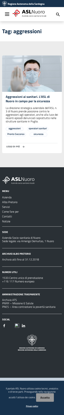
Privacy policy (32, 406)
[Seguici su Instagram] (11, 325)
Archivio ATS (9, 300)
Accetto (45, 397)
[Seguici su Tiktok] (17, 325)
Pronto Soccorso (15, 134)
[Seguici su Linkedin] (23, 325)
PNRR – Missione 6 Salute (17, 303)
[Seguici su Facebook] (4, 325)
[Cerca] (58, 14)
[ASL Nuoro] (4, 4)
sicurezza (38, 134)
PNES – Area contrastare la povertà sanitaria (28, 307)
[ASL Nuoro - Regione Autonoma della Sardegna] (20, 179)
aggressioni (15, 128)
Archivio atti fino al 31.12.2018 (20, 259)
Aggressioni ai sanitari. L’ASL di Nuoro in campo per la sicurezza (28, 98)
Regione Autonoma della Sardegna (26, 4)
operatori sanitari (38, 128)
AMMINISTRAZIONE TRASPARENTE (21, 294)
